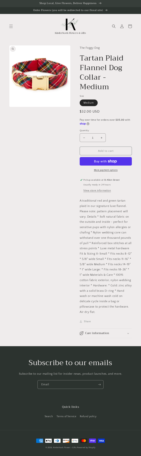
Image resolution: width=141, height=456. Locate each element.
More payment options (106, 170)
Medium (89, 102)
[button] (11, 26)
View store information (97, 190)
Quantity (84, 130)
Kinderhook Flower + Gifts (65, 448)
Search (49, 416)
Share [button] (87, 321)
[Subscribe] (99, 384)
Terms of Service (66, 416)
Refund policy (88, 416)
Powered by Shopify (86, 448)
